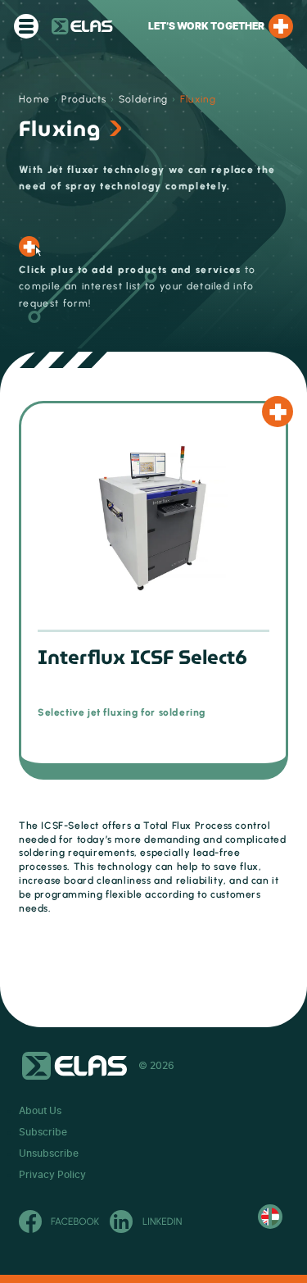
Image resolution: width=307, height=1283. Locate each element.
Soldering (144, 99)
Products (84, 99)
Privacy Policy (52, 1175)
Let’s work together (206, 26)
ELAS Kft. (82, 26)
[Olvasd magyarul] (270, 1216)
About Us (40, 1111)
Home (34, 99)
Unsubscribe (49, 1153)
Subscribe (43, 1132)
